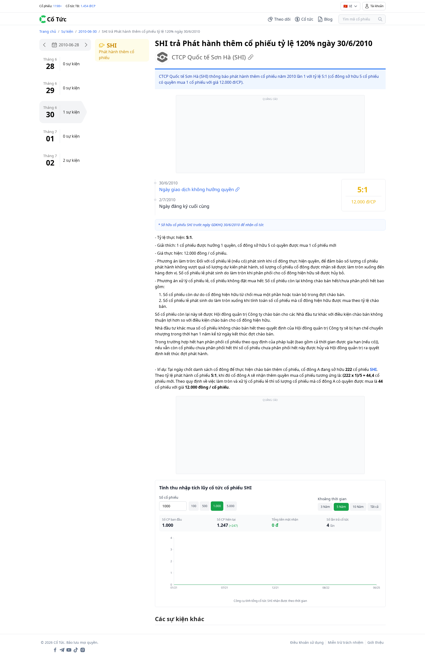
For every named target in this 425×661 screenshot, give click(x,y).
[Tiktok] (76, 650)
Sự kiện (67, 31)
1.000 (217, 506)
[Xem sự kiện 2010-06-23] (44, 45)
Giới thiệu (375, 642)
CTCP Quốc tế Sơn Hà (209, 57)
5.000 (230, 506)
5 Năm (341, 507)
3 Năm (325, 507)
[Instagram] (83, 650)
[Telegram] (62, 650)
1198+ (57, 6)
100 (193, 506)
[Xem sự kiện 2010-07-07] (86, 45)
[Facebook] (55, 650)
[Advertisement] (270, 136)
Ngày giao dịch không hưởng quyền (196, 189)
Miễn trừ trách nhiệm (345, 642)
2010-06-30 (87, 31)
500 (204, 506)
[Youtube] (69, 650)
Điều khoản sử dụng (307, 642)
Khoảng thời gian (332, 498)
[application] (270, 566)
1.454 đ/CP (88, 6)
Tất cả (374, 507)
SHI (373, 369)
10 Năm (358, 507)
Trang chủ (47, 31)
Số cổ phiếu (168, 497)
